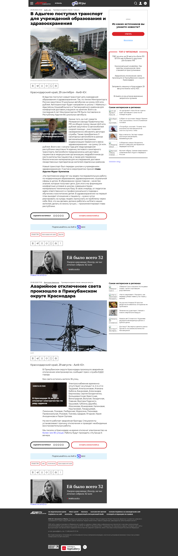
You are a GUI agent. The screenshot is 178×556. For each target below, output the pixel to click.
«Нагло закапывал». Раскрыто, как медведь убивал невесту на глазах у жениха (132, 296)
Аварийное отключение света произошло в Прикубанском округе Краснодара (128, 78)
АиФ (32, 353)
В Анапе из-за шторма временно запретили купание (128, 97)
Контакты (68, 514)
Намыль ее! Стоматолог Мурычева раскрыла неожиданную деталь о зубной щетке (132, 320)
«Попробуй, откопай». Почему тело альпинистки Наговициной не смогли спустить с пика (132, 128)
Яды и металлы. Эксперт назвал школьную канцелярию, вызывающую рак (131, 136)
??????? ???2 (114, 162)
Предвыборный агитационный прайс (89, 514)
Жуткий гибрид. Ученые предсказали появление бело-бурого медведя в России (133, 152)
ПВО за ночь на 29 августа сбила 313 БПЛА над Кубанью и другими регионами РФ (128, 58)
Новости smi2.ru (38, 275)
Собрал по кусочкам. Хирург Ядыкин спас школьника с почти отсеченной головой (133, 120)
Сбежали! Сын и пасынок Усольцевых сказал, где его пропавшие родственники (133, 288)
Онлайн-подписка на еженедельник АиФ (124, 512)
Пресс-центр (73, 512)
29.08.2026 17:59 (36, 282)
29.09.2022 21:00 (36, 10)
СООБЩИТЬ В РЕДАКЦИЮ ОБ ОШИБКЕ (120, 514)
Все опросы (128, 40)
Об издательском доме (57, 512)
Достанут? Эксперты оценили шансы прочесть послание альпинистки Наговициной (133, 328)
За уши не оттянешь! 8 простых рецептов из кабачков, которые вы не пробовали (133, 304)
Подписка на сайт (55, 514)
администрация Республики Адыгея (44, 80)
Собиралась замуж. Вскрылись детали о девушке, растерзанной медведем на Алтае (131, 144)
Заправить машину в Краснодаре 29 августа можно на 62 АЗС (128, 88)
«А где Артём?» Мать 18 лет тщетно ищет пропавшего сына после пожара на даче (132, 112)
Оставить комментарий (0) (89, 216)
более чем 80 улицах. (53, 433)
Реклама (84, 512)
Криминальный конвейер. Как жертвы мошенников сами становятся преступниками (128, 68)
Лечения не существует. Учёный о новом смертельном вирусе (132, 311)
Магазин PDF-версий (98, 512)
